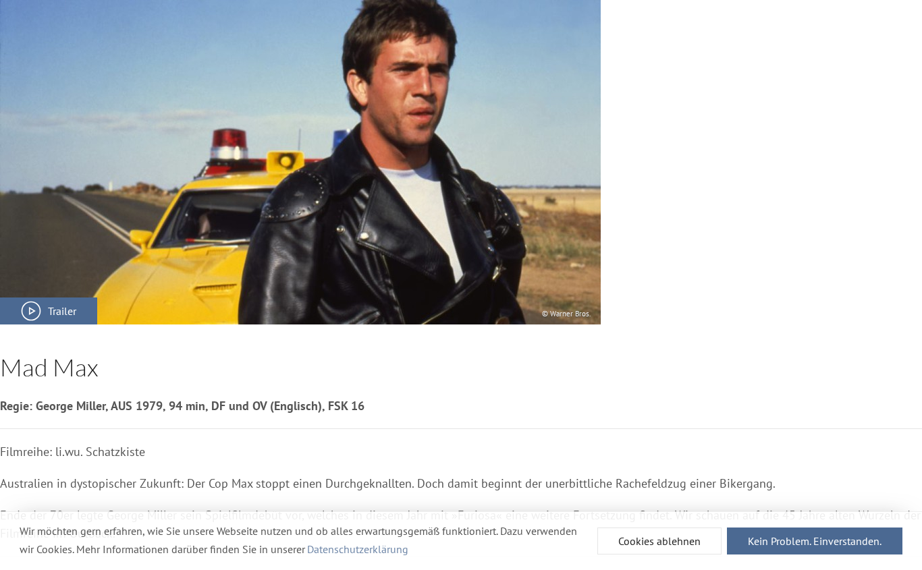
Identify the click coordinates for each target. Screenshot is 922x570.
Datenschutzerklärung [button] (357, 549)
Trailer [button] (62, 311)
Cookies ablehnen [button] (659, 541)
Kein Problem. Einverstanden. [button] (815, 541)
